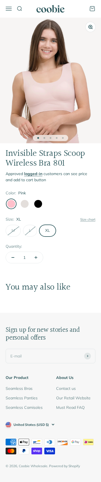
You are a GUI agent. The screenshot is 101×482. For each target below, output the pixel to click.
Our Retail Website (73, 397)
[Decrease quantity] (13, 257)
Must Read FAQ (70, 407)
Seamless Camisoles (24, 407)
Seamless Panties (22, 397)
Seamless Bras (19, 388)
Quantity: (14, 246)
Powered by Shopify (64, 466)
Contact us (66, 388)
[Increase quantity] (36, 257)
